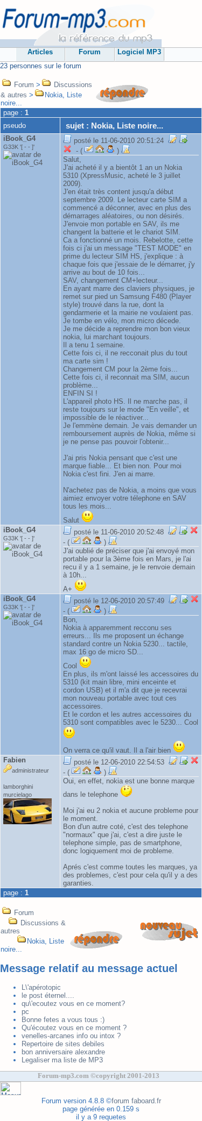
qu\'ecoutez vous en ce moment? (73, 1003)
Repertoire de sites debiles (63, 1044)
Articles (40, 52)
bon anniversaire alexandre (63, 1052)
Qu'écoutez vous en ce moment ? (74, 1028)
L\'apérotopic (41, 987)
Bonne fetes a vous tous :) (63, 1020)
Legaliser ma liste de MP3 (62, 1060)
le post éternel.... (48, 995)
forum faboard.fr (136, 1101)
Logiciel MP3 (139, 52)
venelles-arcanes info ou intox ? (71, 1036)
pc (25, 1012)
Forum (90, 52)
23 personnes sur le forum (40, 66)
